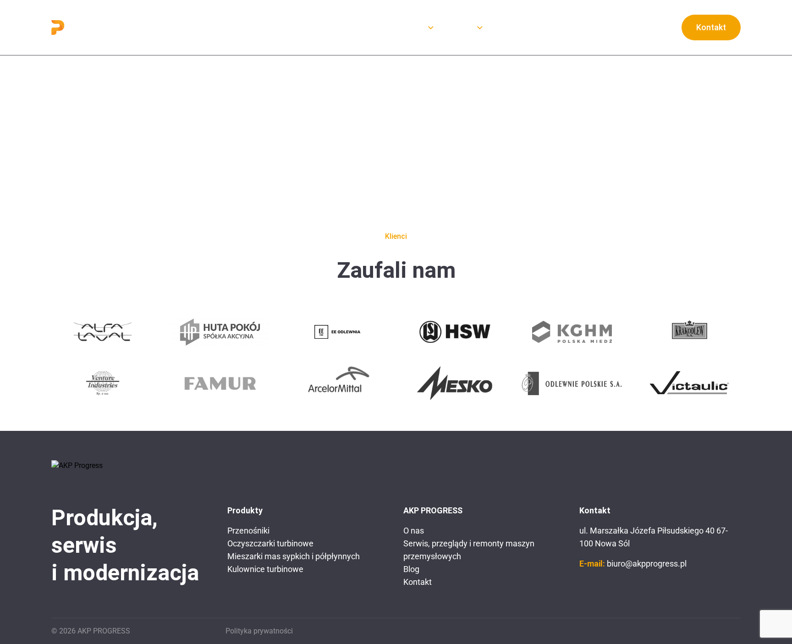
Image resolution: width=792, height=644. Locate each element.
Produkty (407, 27)
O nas (365, 27)
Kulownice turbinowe (265, 569)
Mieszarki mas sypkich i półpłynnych (293, 556)
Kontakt (711, 27)
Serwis (460, 27)
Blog (505, 27)
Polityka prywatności (259, 631)
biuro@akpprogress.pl (647, 563)
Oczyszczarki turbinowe (270, 543)
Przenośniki (248, 530)
